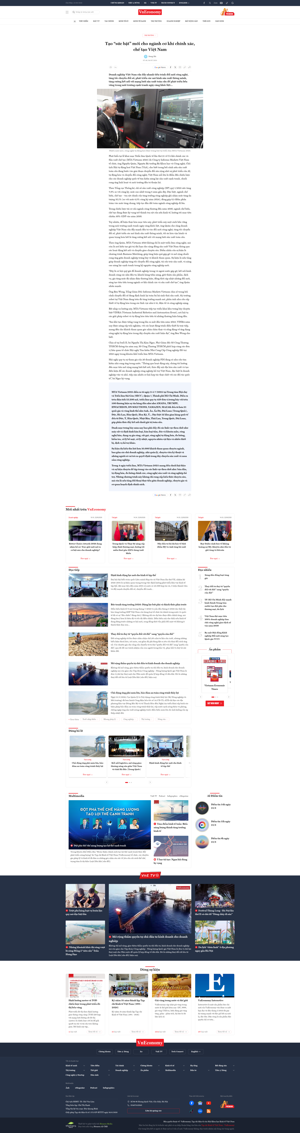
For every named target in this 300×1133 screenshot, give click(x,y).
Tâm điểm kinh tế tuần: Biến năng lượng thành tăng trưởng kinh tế (171, 827)
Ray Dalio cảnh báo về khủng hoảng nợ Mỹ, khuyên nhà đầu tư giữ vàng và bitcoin (215, 547)
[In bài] (111, 67)
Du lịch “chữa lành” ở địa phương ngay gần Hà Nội (214, 949)
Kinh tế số (123, 21)
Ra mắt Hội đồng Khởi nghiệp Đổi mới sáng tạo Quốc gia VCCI (216, 636)
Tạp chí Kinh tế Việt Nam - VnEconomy (217, 1125)
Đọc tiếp (74, 570)
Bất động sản (191, 21)
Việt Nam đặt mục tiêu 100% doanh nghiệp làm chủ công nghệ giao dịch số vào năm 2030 (218, 621)
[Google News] (232, 3)
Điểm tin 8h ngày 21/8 (220, 840)
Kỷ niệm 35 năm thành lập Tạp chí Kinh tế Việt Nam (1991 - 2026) (128, 1004)
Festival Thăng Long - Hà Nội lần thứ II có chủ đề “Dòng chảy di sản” (214, 913)
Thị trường (156, 21)
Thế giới (206, 21)
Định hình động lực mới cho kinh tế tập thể (133, 575)
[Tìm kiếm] (73, 12)
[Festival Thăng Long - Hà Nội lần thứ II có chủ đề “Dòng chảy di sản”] (214, 896)
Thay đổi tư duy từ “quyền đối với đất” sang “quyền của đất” (142, 634)
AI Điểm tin (214, 796)
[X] (210, 3)
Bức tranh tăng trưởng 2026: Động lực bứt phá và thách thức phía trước (148, 605)
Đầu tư (96, 21)
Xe (145, 3)
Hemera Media (106, 1124)
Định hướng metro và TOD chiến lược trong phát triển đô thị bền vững (84, 1004)
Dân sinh (219, 21)
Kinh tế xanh (139, 21)
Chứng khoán (117, 3)
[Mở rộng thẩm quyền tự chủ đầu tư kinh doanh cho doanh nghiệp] (150, 908)
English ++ (184, 3)
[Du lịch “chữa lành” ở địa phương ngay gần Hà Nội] (214, 932)
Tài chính (109, 21)
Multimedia (76, 796)
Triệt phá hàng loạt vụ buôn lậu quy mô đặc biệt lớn (84, 913)
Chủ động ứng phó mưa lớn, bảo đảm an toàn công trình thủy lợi (145, 693)
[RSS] (208, 1111)
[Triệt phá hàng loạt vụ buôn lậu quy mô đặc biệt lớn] (85, 896)
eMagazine (183, 796)
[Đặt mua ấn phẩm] (227, 11)
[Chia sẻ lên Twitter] (175, 67)
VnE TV (154, 3)
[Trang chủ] (74, 21)
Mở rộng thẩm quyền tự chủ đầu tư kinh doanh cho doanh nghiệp (145, 663)
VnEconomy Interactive (210, 1000)
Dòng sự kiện (150, 969)
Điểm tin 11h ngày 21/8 (220, 823)
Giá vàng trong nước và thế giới (171, 1000)
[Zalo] (215, 3)
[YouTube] (221, 3)
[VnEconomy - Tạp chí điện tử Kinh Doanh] (150, 1042)
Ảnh (67, 1088)
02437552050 (136, 1105)
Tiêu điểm (83, 21)
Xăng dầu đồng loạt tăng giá (217, 576)
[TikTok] (227, 3)
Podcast (162, 796)
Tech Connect (168, 3)
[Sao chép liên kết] (185, 67)
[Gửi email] (180, 67)
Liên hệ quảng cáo (153, 1111)
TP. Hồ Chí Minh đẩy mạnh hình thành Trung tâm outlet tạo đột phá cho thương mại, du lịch (218, 604)
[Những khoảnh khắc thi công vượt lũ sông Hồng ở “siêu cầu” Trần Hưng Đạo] (85, 932)
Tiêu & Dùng (134, 3)
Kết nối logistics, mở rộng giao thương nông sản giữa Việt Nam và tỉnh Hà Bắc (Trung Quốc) (126, 766)
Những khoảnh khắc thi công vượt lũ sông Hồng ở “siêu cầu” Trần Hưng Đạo (85, 951)
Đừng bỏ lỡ (76, 731)
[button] (126, 782)
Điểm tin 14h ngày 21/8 (221, 806)
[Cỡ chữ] (115, 67)
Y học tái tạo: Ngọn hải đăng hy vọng (170, 861)
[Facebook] (204, 3)
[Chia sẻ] (189, 67)
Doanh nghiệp (173, 21)
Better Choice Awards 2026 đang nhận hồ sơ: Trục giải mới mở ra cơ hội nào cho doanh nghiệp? (85, 547)
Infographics (172, 796)
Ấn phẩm (215, 649)
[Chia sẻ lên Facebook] (170, 67)
